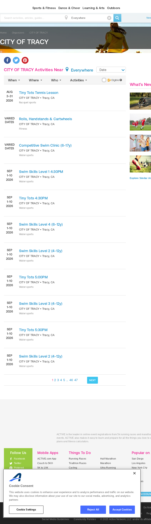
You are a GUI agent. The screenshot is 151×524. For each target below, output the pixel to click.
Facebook (19, 458)
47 (76, 380)
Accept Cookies (122, 509)
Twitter (17, 463)
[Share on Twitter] (16, 60)
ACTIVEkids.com (27, 439)
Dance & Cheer (69, 8)
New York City (139, 467)
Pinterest (19, 467)
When (12, 80)
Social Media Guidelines (55, 519)
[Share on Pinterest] (25, 60)
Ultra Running (108, 467)
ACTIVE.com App (46, 458)
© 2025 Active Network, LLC (116, 519)
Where (34, 80)
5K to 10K (42, 467)
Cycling (73, 467)
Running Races (77, 458)
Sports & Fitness (44, 8)
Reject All (93, 509)
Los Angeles (138, 463)
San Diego (138, 458)
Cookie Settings (26, 509)
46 (71, 380)
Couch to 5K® (45, 463)
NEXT (92, 380)
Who (55, 80)
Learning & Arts (94, 8)
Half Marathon (108, 458)
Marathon (105, 463)
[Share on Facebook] (7, 60)
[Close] (134, 473)
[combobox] (111, 70)
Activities (77, 80)
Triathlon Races (78, 463)
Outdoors (113, 8)
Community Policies (85, 519)
